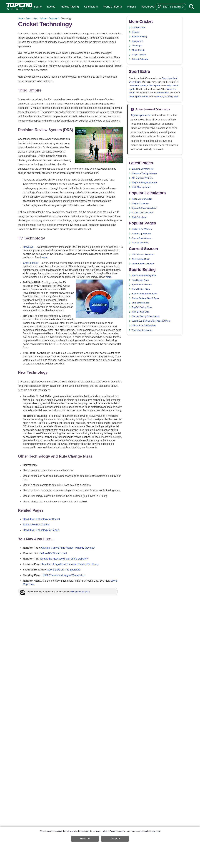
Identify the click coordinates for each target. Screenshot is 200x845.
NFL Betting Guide (141, 259)
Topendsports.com (141, 115)
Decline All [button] (85, 838)
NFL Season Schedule (143, 254)
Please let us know (80, 591)
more (44, 257)
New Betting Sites (140, 312)
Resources (147, 6)
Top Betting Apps (140, 280)
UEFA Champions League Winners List (63, 575)
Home (20, 18)
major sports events (138, 96)
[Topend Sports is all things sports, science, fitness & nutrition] (19, 6)
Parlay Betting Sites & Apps (145, 298)
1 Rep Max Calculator (142, 212)
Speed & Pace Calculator (144, 208)
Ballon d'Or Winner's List (53, 553)
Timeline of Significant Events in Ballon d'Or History (70, 564)
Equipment (54, 18)
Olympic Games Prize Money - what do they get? (68, 547)
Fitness (131, 6)
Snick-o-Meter (30, 263)
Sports (38, 6)
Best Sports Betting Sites (144, 275)
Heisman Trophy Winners (144, 173)
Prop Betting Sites (141, 289)
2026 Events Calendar (143, 263)
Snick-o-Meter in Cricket (36, 524)
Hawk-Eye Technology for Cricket (41, 519)
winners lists (163, 93)
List (36, 18)
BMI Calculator (139, 217)
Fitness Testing (70, 6)
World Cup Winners (141, 233)
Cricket (43, 18)
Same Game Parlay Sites (144, 294)
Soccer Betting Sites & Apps (145, 316)
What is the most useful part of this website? (64, 558)
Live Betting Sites (140, 303)
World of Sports (112, 6)
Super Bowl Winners (142, 238)
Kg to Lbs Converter (142, 199)
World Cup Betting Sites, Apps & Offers (151, 321)
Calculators (91, 6)
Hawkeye (28, 247)
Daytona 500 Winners (142, 169)
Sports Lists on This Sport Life (63, 569)
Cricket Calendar (140, 59)
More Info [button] (156, 831)
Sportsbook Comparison (144, 325)
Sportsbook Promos (142, 284)
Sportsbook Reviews (142, 330)
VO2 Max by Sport (141, 187)
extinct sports (153, 85)
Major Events (138, 50)
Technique (137, 45)
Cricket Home (138, 27)
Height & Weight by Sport (144, 182)
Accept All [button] (115, 838)
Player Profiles (139, 54)
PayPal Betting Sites (142, 307)
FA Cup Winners (140, 243)
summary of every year (166, 96)
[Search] (191, 6)
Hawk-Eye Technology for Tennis (41, 530)
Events (51, 6)
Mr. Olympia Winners (142, 178)
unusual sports (138, 85)
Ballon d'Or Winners (142, 229)
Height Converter (140, 203)
